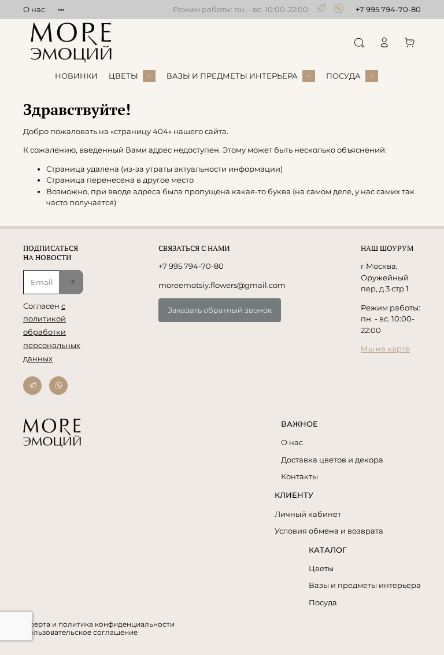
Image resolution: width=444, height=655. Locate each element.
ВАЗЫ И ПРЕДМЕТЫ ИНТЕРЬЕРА (232, 75)
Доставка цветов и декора (332, 459)
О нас (34, 9)
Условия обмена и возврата (329, 530)
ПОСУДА (343, 75)
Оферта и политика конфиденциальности (99, 624)
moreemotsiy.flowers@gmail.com (222, 285)
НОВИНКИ (76, 75)
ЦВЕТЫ (123, 75)
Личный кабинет (308, 514)
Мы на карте (385, 348)
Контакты (299, 476)
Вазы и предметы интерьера (365, 585)
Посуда (323, 602)
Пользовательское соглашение (80, 632)
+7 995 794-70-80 (388, 9)
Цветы (321, 568)
